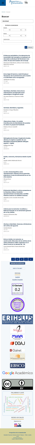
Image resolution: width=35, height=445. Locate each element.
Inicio (3, 12)
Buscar (30, 47)
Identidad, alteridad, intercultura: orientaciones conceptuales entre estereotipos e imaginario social (14, 92)
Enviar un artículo (17, 263)
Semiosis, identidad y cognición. (14, 108)
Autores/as (6, 39)
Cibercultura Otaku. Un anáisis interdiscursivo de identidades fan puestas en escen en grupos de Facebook (17, 123)
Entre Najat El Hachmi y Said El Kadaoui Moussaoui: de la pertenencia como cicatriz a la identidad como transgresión (17, 75)
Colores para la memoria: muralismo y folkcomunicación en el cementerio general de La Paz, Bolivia (17, 210)
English (17, 277)
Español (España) (17, 279)
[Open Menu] (3, 3)
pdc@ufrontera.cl (17, 437)
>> (30, 259)
